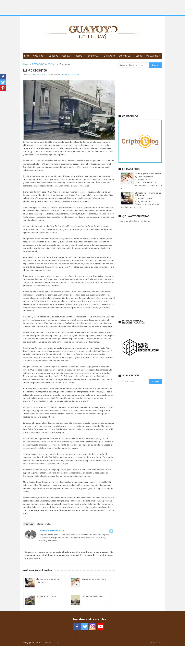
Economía (93, 56)
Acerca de (29, 524)
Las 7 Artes (125, 56)
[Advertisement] (92, 7)
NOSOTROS (39, 56)
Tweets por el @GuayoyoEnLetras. (134, 221)
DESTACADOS (39, 64)
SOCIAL (80, 56)
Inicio (26, 56)
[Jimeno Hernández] (30, 538)
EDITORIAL (53, 56)
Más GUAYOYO (153, 56)
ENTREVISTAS (109, 56)
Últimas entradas (44, 524)
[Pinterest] (3, 88)
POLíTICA (66, 56)
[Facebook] (3, 76)
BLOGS (139, 56)
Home (26, 64)
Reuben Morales (145, 177)
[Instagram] (92, 626)
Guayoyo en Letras (32, 642)
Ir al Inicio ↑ (156, 642)
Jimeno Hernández (33, 75)
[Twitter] (111, 531)
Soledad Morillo (145, 198)
